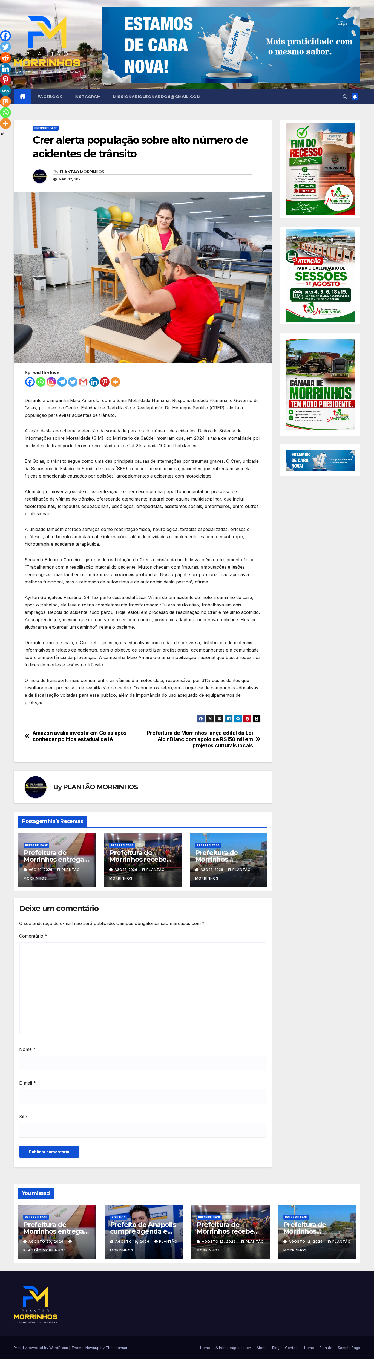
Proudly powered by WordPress (41, 1347)
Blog (276, 1347)
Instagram (87, 96)
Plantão (326, 1347)
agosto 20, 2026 (46, 1241)
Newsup (92, 1347)
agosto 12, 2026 (219, 1241)
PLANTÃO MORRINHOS (82, 171)
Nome (27, 1049)
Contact (292, 1347)
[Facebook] (30, 382)
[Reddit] (5, 57)
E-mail (27, 1083)
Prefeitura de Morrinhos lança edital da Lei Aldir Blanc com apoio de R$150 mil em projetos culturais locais (200, 739)
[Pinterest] (105, 382)
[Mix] (5, 101)
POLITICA (119, 1217)
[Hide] (2, 134)
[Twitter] (72, 382)
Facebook (50, 96)
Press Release (45, 128)
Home (205, 1347)
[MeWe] (5, 90)
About (262, 1347)
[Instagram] (51, 382)
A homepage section (233, 1347)
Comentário (33, 936)
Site (23, 1116)
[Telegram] (62, 382)
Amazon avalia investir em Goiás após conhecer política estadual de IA (80, 736)
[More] (115, 382)
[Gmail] (83, 382)
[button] (345, 96)
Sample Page (349, 1347)
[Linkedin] (94, 382)
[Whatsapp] (40, 382)
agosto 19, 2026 (133, 1241)
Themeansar (116, 1347)
